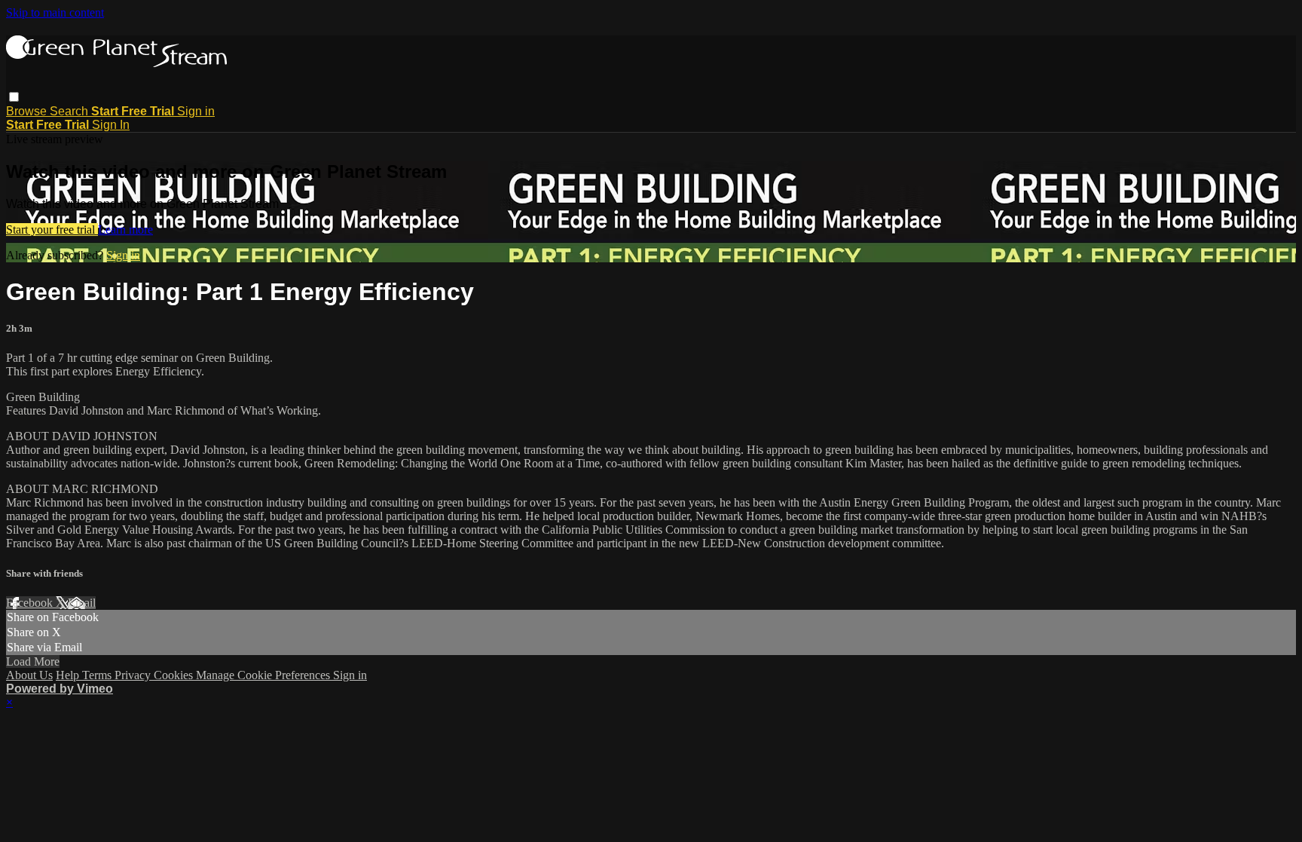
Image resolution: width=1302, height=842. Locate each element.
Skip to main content (55, 12)
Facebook (31, 602)
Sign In (111, 124)
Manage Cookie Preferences (264, 675)
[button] (14, 97)
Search (70, 111)
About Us (29, 675)
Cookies (175, 675)
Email (82, 602)
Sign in (196, 111)
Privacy (134, 675)
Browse (28, 111)
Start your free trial (52, 229)
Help (69, 675)
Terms (98, 675)
